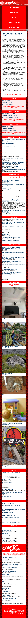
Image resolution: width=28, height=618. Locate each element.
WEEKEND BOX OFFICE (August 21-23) (11, 522)
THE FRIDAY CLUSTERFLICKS (9, 557)
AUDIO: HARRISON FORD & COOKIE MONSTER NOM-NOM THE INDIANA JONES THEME (13, 163)
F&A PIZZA (4, 581)
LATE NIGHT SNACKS (7, 496)
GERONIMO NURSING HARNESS (9, 567)
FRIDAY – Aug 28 (6, 100)
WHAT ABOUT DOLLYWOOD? (8, 146)
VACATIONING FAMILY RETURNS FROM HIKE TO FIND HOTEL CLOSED (13, 223)
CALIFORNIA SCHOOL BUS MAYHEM (10, 240)
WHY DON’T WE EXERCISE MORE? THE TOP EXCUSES (12, 493)
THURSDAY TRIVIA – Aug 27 (8, 128)
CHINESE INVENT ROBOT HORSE (9, 269)
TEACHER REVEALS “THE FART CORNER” (12, 237)
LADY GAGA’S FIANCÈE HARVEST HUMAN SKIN (13, 519)
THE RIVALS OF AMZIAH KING (9, 540)
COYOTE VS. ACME (6, 530)
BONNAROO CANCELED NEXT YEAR (10, 517)
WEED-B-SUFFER (6, 595)
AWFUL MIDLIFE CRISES (7, 489)
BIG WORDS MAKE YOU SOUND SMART (11, 486)
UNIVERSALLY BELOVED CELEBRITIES (11, 476)
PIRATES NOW (5, 234)
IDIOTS (3, 537)
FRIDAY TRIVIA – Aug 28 (7, 126)
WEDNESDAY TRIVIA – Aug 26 (9, 130)
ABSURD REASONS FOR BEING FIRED (11, 472)
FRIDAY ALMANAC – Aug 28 (8, 113)
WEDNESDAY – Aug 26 (7, 104)
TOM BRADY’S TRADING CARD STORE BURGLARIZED (11, 506)
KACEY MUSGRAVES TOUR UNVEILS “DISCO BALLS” (12, 159)
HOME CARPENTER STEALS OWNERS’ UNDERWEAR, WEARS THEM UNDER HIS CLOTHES (11, 248)
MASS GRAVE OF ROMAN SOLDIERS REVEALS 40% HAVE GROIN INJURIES (13, 253)
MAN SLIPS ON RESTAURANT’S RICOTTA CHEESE (13, 231)
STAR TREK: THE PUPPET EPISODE (10, 166)
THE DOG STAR (5, 533)
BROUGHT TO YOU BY (7, 560)
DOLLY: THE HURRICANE (8, 143)
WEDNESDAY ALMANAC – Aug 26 (10, 117)
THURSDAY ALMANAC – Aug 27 (9, 115)
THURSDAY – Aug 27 (7, 102)
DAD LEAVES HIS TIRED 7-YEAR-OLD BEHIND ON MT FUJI (13, 265)
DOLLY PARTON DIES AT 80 (8, 515)
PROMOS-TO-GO (6, 574)
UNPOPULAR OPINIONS (7, 482)
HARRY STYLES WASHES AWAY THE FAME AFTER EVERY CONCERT (13, 510)
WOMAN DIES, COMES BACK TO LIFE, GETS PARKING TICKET (12, 277)
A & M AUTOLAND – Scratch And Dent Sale (12, 564)
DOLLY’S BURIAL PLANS (8, 503)
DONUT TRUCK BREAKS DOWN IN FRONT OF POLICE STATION (12, 227)
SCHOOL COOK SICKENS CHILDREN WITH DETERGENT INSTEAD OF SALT (12, 273)
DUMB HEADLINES (6, 479)
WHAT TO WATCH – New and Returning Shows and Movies (13, 140)
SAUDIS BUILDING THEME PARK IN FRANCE (12, 261)
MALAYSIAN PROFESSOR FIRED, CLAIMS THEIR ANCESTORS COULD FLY (13, 258)
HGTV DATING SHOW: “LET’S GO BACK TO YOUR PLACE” (13, 150)
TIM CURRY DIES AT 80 (7, 512)
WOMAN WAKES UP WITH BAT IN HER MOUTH (12, 219)
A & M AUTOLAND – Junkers (8, 591)
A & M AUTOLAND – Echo (8, 578)
